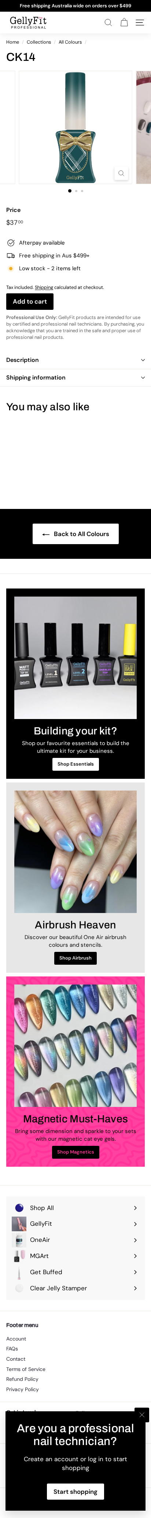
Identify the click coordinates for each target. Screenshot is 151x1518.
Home (12, 42)
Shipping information (36, 377)
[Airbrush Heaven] (75, 852)
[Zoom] (121, 173)
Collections (39, 42)
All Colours (70, 42)
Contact (15, 1359)
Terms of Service (25, 1369)
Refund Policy (22, 1379)
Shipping (44, 287)
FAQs (12, 1348)
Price (13, 210)
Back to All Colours (80, 534)
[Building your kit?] (75, 658)
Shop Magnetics (75, 1152)
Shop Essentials (76, 764)
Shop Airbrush (75, 958)
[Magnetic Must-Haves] (75, 1045)
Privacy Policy (22, 1389)
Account (16, 1338)
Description (22, 360)
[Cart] (124, 22)
